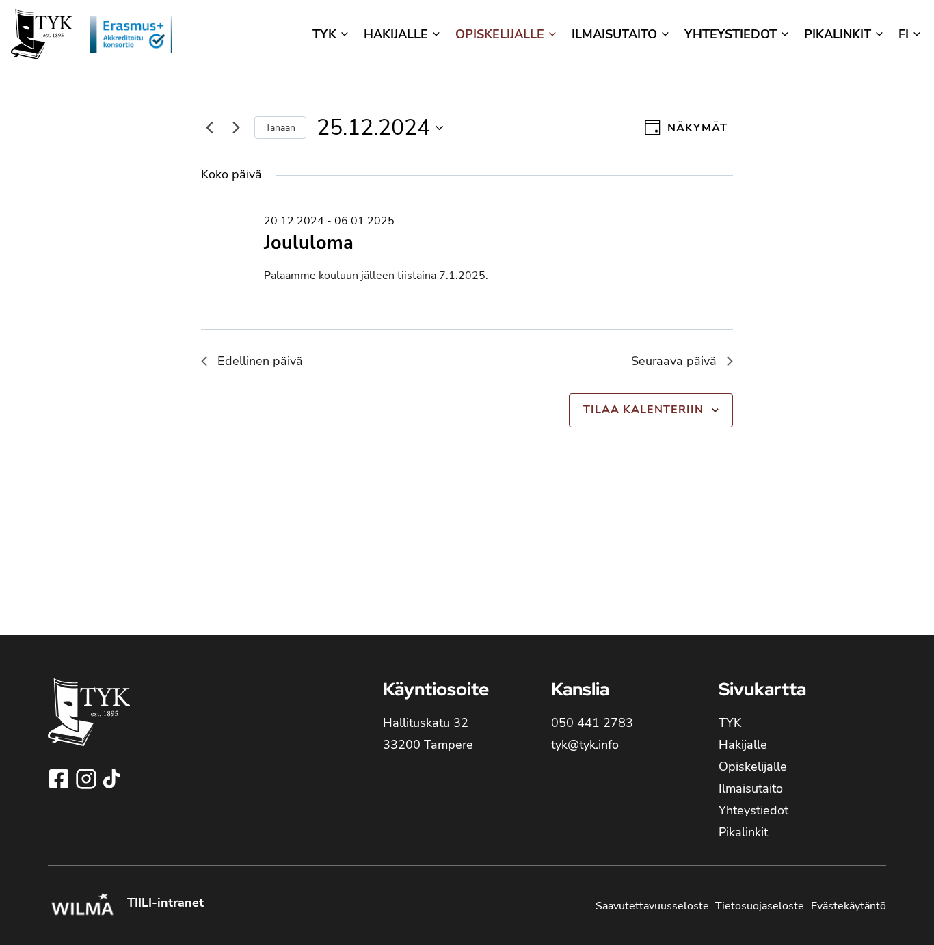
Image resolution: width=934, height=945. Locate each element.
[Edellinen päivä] (209, 128)
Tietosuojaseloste (759, 906)
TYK (730, 723)
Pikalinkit (743, 832)
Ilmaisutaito (751, 788)
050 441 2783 (592, 723)
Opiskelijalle (753, 766)
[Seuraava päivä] (236, 128)
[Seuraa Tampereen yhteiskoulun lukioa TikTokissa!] (111, 778)
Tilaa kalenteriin (643, 409)
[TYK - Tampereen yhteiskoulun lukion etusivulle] (89, 723)
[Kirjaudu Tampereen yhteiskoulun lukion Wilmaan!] (82, 906)
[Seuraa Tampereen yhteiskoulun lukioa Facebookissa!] (60, 779)
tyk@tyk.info (585, 744)
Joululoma (308, 243)
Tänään (280, 127)
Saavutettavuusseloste (652, 906)
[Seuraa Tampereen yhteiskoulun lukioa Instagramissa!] (87, 779)
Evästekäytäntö (848, 906)
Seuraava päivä (674, 361)
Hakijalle (743, 744)
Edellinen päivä (260, 361)
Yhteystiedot (753, 810)
